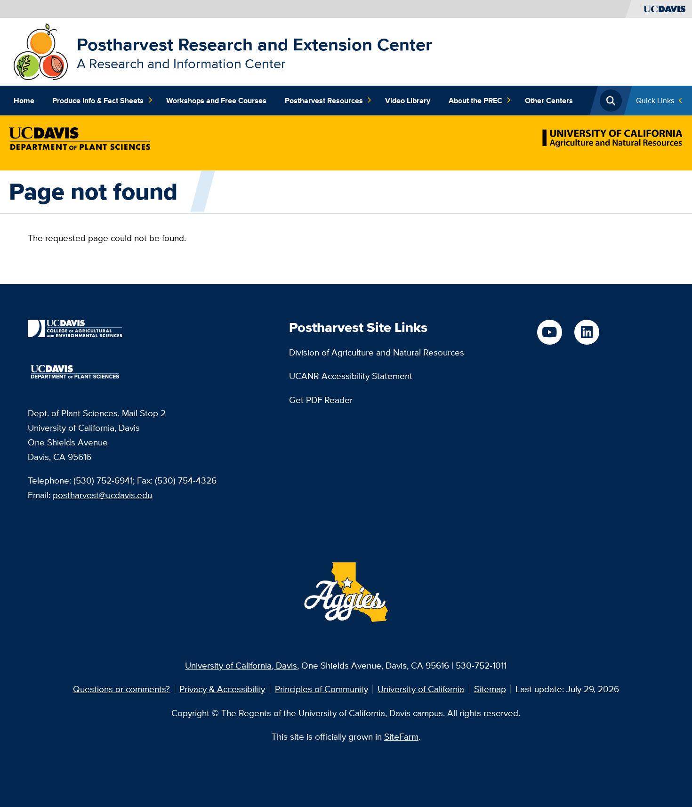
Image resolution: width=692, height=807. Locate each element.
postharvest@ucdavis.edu (102, 494)
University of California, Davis (241, 665)
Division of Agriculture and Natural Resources (376, 352)
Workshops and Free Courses (216, 100)
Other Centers (549, 100)
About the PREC (475, 100)
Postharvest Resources (324, 100)
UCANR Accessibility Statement (350, 375)
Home (24, 100)
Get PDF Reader (321, 399)
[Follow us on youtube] (549, 332)
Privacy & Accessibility (222, 688)
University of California (421, 688)
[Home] (41, 50)
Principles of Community (321, 688)
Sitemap (490, 688)
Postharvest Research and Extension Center (254, 44)
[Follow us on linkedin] (586, 332)
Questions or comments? (121, 688)
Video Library (407, 100)
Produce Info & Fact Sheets (98, 100)
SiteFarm (401, 736)
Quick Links (655, 100)
